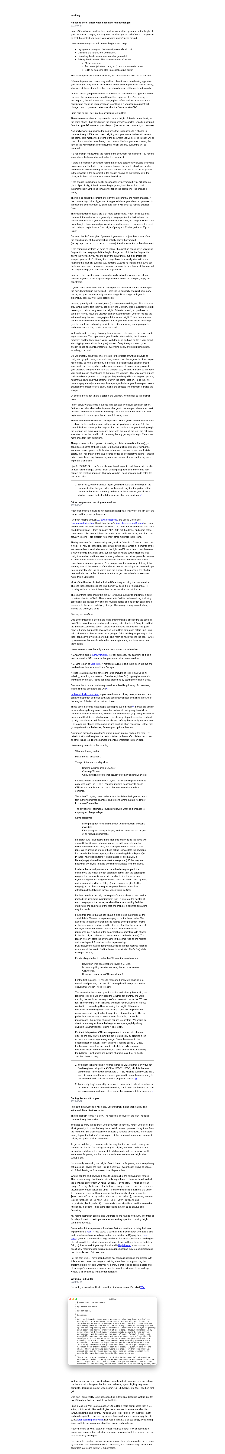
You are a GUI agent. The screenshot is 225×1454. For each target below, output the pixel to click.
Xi (98, 519)
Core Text (95, 664)
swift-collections (109, 519)
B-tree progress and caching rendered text (94, 502)
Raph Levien (124, 1245)
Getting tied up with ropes (85, 1098)
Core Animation (100, 655)
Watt (142, 1287)
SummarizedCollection (82, 523)
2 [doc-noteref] (133, 706)
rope (89, 1231)
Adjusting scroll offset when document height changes (100, 22)
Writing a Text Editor (82, 1279)
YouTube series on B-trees (129, 523)
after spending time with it (90, 1419)
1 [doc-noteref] (130, 309)
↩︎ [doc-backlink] (141, 495)
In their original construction (85, 694)
